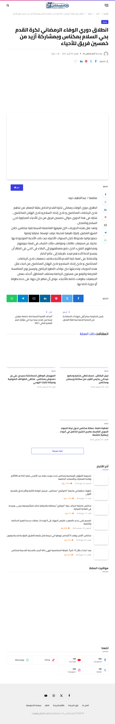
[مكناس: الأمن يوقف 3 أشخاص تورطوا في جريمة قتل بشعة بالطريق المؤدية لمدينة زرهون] (101, 539)
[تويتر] (105, 202)
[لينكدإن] (81, 61)
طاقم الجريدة (59, 705)
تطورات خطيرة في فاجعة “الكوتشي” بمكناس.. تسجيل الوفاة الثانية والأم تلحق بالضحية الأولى (50, 492)
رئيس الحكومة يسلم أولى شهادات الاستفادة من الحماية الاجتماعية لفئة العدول (83, 318)
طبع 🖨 (16, 187)
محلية (105, 22)
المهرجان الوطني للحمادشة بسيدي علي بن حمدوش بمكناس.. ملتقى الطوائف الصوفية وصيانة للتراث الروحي (32, 379)
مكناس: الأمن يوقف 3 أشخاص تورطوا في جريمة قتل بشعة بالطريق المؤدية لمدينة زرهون (49, 535)
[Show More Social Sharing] (75, 61)
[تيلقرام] (105, 233)
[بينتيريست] (86, 61)
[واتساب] (105, 240)
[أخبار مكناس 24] (57, 5)
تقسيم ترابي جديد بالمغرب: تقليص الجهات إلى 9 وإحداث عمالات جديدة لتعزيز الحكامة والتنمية (51, 522)
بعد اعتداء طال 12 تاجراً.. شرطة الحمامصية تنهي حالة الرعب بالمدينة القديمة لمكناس (51, 550)
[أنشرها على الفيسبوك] (95, 61)
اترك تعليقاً (57, 451)
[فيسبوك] (105, 194)
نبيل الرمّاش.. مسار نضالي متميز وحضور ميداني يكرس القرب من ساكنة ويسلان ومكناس (87, 379)
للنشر (47, 705)
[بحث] (8, 5)
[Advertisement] (57, 86)
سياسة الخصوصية (33, 705)
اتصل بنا (85, 705)
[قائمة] (106, 5)
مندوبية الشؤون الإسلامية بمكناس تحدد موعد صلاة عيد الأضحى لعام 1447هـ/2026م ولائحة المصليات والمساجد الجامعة (51, 477)
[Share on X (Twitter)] (91, 61)
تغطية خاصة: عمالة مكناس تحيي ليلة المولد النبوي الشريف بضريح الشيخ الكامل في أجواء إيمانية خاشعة (84, 431)
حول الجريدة (73, 705)
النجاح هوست (38, 713)
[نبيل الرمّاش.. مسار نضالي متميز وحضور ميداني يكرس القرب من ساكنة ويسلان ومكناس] (83, 353)
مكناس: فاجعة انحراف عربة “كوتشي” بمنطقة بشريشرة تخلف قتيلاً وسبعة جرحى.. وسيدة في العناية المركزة (50, 507)
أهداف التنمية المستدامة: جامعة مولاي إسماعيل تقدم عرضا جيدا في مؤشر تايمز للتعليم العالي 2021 (33, 319)
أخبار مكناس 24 (89, 53)
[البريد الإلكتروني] (105, 225)
